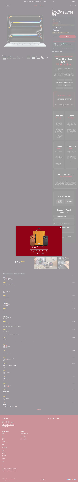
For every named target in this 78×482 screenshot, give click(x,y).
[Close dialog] (60, 228)
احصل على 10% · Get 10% (39, 251)
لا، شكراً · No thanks (39, 253)
